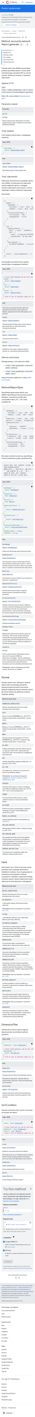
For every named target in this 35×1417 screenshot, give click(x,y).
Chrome (4, 1352)
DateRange (14, 490)
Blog (3, 1325)
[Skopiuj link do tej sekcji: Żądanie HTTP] (16, 83)
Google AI (4, 1396)
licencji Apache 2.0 (25, 1289)
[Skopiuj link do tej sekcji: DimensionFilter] (20, 1025)
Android (4, 1349)
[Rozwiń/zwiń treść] (13, 50)
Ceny (3, 1313)
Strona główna (6, 31)
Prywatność (12, 1408)
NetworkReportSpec (17, 150)
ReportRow (14, 287)
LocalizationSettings (19, 527)
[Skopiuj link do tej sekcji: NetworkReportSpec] (25, 387)
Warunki (4, 1408)
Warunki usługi (6, 1317)
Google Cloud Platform (8, 1393)
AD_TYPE (5, 910)
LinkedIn (4, 1335)
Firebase (4, 1356)
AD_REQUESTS (13, 778)
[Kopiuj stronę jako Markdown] (27, 44)
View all (4, 1371)
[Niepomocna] (25, 37)
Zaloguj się (29, 2)
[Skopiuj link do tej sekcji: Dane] (9, 862)
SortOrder (18, 1123)
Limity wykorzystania (8, 1310)
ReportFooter (16, 293)
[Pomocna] (22, 37)
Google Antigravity (7, 1362)
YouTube (4, 1341)
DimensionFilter (18, 509)
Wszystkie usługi (7, 1400)
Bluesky (4, 1328)
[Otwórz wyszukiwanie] (23, 2)
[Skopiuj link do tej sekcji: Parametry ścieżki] (19, 104)
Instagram (5, 1331)
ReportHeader (15, 281)
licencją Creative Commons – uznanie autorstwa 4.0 (16, 1287)
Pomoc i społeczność (11, 8)
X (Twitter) (5, 1338)
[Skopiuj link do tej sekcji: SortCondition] (18, 1105)
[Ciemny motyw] (31, 146)
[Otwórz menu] (3, 2)
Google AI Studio (7, 1359)
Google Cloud (6, 1365)
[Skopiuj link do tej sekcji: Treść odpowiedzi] (19, 177)
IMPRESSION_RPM (8, 780)
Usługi (14, 31)
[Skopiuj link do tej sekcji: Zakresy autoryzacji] (21, 357)
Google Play (5, 1368)
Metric (12, 502)
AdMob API (15, 2)
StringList (15, 1053)
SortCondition (18, 519)
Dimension (13, 496)
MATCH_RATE (22, 778)
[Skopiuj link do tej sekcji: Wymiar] (11, 677)
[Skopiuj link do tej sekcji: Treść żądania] (16, 131)
